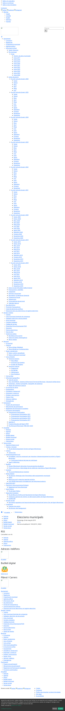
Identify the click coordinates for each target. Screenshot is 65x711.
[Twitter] (4, 10)
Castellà (8, 16)
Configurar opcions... (6, 708)
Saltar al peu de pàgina (9, 5)
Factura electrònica (9, 628)
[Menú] (2, 37)
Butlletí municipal (8, 524)
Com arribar (7, 643)
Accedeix (3, 559)
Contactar (4, 8)
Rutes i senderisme (9, 639)
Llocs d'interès (7, 641)
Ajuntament (4, 591)
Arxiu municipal (8, 618)
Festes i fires (7, 656)
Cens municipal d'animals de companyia (15, 614)
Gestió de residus (8, 631)
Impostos (6, 626)
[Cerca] (45, 31)
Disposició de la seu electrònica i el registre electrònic (19, 608)
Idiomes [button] (5, 12)
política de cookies (16, 705)
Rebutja (55, 708)
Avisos (5, 520)
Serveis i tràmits (6, 610)
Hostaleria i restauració (10, 651)
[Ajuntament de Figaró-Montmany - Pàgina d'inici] (9, 31)
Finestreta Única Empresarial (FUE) (13, 624)
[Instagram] (18, 10)
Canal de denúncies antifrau (11, 606)
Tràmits (5, 612)
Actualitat (7, 512)
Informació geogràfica (10, 645)
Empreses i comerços (9, 652)
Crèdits (38, 688)
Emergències (7, 660)
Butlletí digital (7, 522)
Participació (4, 662)
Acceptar (60, 708)
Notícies (5, 516)
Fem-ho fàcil (7, 629)
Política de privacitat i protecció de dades (48, 692)
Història (5, 637)
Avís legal (39, 694)
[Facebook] (10, 10)
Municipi (3, 633)
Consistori (6, 593)
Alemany (8, 20)
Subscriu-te (4, 574)
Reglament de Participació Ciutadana (14, 668)
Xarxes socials (7, 526)
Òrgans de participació (10, 664)
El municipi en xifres (9, 647)
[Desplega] (11, 512)
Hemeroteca (18, 512)
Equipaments (7, 649)
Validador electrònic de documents (13, 616)
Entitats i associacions (10, 654)
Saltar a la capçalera (9, 1)
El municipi (6, 635)
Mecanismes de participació (11, 666)
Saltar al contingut (8, 3)
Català (8, 14)
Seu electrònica (8, 603)
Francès (8, 21)
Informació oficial (8, 601)
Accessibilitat (40, 696)
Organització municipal (10, 597)
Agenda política (8, 541)
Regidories (6, 595)
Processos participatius (10, 670)
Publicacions (7, 545)
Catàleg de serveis (8, 622)
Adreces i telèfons (8, 658)
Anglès (8, 18)
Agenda (5, 518)
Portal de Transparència (10, 605)
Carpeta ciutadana (9, 620)
